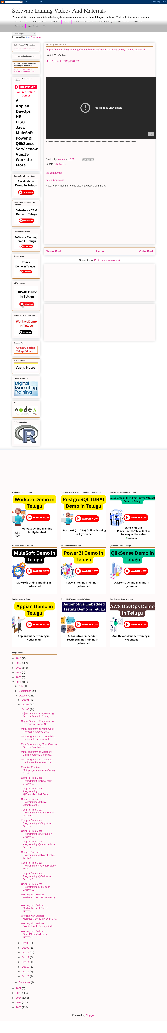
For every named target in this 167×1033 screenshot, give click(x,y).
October (23, 695)
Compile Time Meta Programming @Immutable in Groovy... (38, 844)
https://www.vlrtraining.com (24, 49)
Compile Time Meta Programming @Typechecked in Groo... (38, 855)
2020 (19, 677)
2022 (19, 988)
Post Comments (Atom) (107, 260)
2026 (19, 1007)
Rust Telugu (19, 26)
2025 (19, 1002)
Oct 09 (26, 947)
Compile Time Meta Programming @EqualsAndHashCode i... (36, 791)
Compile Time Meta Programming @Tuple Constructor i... (34, 802)
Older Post (146, 251)
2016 (19, 663)
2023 (19, 993)
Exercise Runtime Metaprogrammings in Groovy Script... (38, 770)
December (25, 982)
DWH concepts (123, 22)
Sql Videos (55, 22)
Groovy (66, 22)
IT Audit (77, 22)
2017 (19, 667)
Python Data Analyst (106, 22)
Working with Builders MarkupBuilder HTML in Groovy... (34, 908)
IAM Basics (138, 22)
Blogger (90, 1015)
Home (100, 251)
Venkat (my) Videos (40, 22)
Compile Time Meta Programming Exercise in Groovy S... (35, 887)
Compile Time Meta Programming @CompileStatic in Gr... (38, 865)
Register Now (89, 22)
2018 (19, 672)
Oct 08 (26, 943)
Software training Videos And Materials (59, 10)
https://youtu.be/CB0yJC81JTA (62, 61)
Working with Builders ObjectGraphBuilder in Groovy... (34, 934)
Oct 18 (26, 966)
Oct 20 (26, 976)
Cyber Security (33, 26)
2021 (19, 682)
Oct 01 (26, 699)
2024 (19, 997)
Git (44, 26)
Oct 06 (26, 709)
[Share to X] (88, 159)
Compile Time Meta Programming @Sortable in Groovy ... (36, 834)
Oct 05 (26, 704)
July (21, 686)
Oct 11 (26, 952)
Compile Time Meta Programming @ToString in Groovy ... (36, 780)
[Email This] (83, 159)
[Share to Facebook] (90, 159)
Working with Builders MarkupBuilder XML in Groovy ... (38, 897)
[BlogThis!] (86, 159)
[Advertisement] (99, 282)
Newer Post (53, 251)
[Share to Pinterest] (93, 159)
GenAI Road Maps (21, 22)
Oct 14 (26, 962)
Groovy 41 (60, 164)
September (25, 691)
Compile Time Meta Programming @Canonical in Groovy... (37, 812)
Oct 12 (26, 957)
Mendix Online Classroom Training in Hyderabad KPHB (25, 70)
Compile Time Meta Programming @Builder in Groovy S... (36, 876)
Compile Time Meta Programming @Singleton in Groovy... (37, 823)
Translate (36, 37)
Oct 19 (26, 971)
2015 (19, 658)
